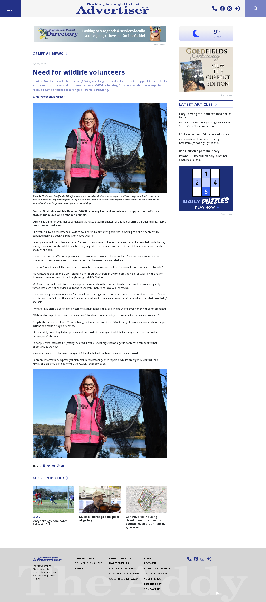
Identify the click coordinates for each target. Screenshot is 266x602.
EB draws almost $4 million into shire (204, 134)
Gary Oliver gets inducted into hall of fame (205, 115)
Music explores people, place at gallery (99, 518)
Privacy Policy (39, 575)
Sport (79, 568)
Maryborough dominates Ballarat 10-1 (50, 522)
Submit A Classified (158, 568)
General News (48, 53)
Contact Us (152, 589)
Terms (52, 575)
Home (148, 558)
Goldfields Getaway (124, 578)
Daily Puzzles (119, 563)
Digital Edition (120, 558)
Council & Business (88, 563)
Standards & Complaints (45, 572)
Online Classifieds (122, 568)
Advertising (152, 578)
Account (150, 563)
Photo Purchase (156, 573)
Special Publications (124, 573)
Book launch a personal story (199, 151)
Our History (153, 584)
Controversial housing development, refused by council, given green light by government (146, 522)
